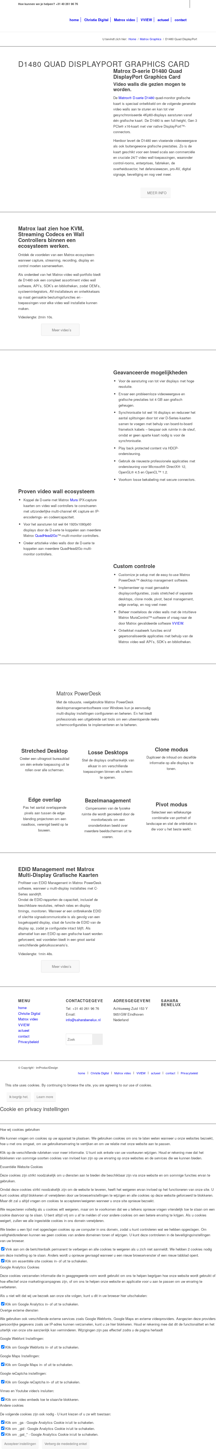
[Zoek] (193, 20)
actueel (23, 1030)
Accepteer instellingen (20, 1443)
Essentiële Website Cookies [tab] (21, 1166)
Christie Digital (29, 1013)
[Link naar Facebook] (194, 4)
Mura (74, 499)
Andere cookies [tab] (12, 1405)
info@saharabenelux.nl (83, 1019)
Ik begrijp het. (18, 1096)
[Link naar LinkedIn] (186, 4)
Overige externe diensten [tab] (19, 1310)
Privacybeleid (28, 1041)
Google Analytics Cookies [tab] (20, 1267)
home (22, 1007)
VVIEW (177, 623)
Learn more (45, 1096)
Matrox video (28, 1018)
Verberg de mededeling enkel (66, 1443)
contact (24, 1036)
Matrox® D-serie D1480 (136, 97)
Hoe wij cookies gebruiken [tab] (20, 1129)
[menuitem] (74, 20)
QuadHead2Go (46, 535)
